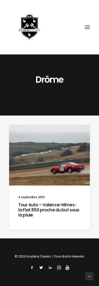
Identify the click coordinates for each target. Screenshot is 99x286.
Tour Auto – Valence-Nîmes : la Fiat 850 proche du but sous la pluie (48, 210)
